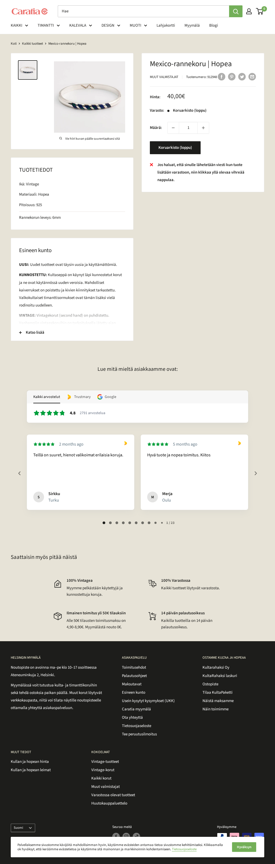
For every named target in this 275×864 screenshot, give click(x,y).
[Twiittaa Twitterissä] (242, 76)
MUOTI (135, 25)
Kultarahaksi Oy (215, 667)
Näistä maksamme (218, 701)
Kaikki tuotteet (32, 43)
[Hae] (236, 11)
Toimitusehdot (134, 667)
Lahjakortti (166, 25)
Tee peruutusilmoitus (139, 734)
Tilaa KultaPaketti (217, 692)
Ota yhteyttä (132, 717)
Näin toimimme (215, 709)
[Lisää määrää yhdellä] (203, 127)
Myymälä (192, 25)
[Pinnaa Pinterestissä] (232, 76)
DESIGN (108, 25)
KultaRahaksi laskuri (219, 676)
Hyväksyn (244, 847)
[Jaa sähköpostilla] (252, 76)
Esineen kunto (133, 692)
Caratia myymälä (136, 709)
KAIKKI (16, 25)
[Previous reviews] (19, 473)
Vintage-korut (102, 770)
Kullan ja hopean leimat (31, 770)
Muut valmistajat (164, 77)
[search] (143, 11)
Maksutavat (132, 684)
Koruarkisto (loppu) (175, 147)
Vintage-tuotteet (105, 761)
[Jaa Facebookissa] (221, 76)
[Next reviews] (255, 473)
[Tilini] (249, 11)
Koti (14, 43)
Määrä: (156, 128)
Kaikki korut (101, 778)
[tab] (104, 523)
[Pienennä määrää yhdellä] (173, 127)
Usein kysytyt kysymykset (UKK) (148, 701)
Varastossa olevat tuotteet (113, 795)
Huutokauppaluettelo (109, 803)
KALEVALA (77, 25)
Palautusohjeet (134, 676)
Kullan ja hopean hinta (30, 761)
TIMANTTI (46, 25)
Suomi (18, 827)
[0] (259, 11)
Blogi (213, 25)
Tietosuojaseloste (136, 726)
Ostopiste (210, 684)
